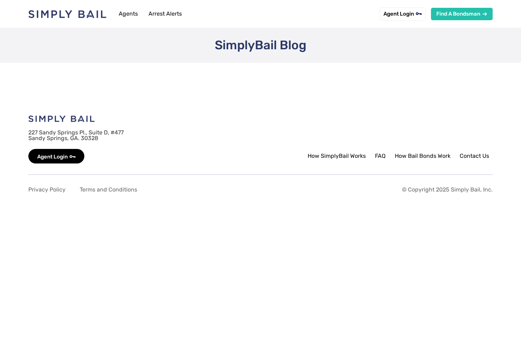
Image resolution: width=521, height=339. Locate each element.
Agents (128, 13)
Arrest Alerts (165, 13)
